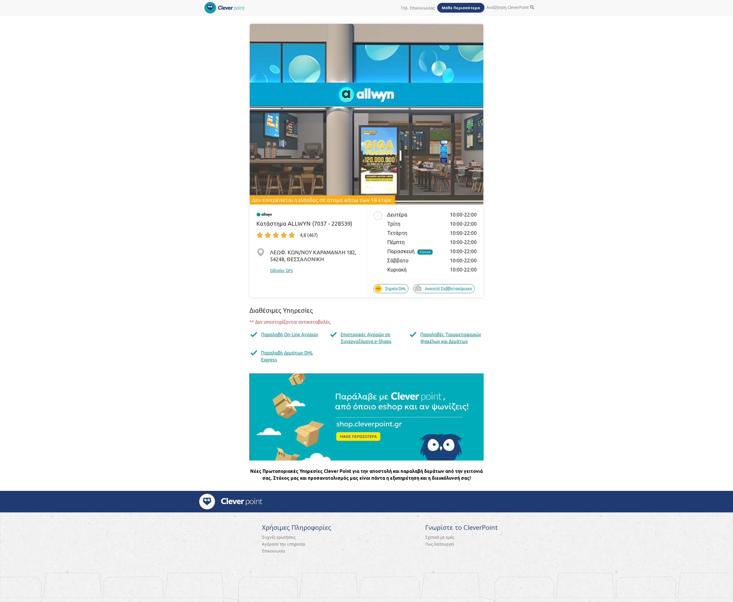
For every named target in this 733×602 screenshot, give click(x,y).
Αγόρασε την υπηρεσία (283, 544)
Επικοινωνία (273, 551)
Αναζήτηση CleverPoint (508, 7)
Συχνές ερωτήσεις (278, 537)
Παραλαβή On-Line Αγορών (289, 334)
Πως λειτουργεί (439, 544)
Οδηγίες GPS (281, 270)
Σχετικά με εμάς (439, 537)
